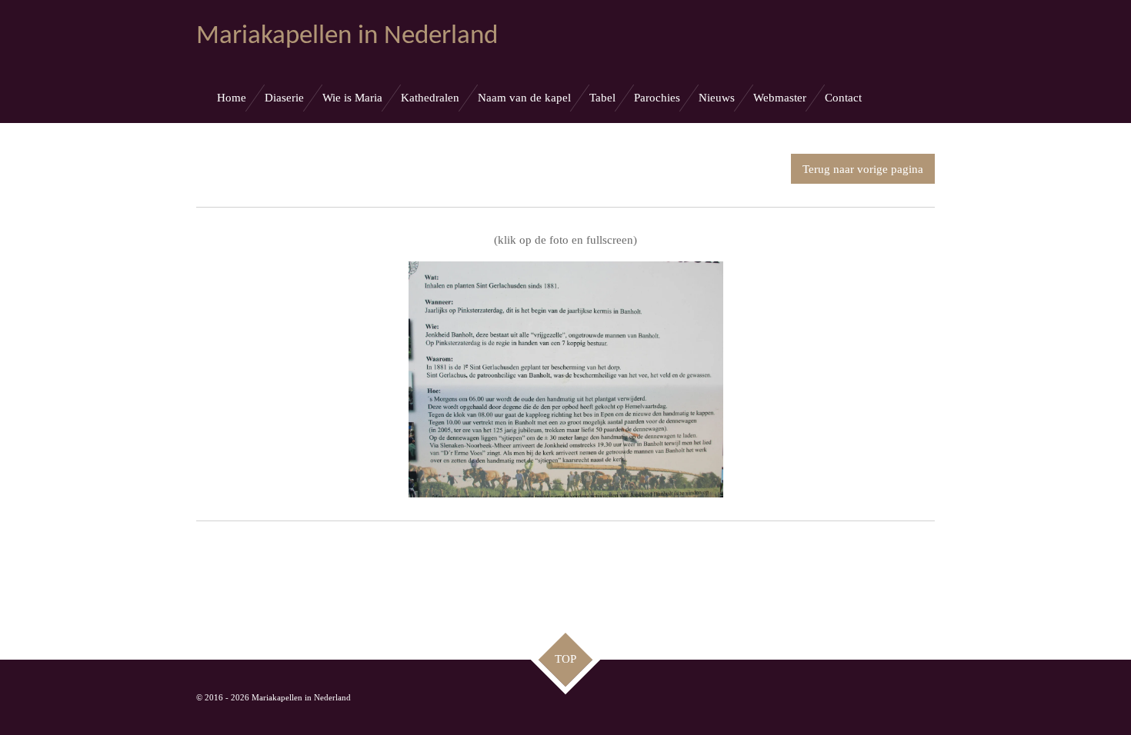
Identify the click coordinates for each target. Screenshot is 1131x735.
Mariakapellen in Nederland (347, 36)
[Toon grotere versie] (566, 379)
